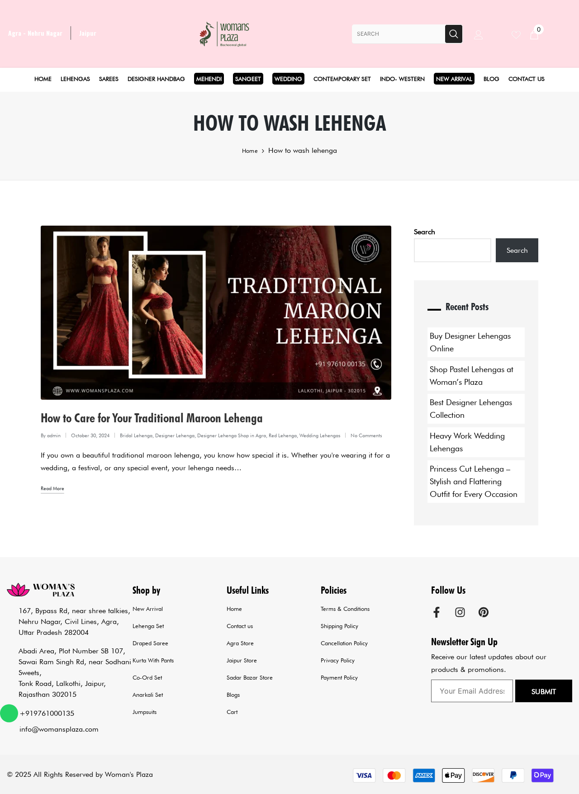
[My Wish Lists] (521, 33)
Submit (544, 691)
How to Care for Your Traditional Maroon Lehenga (152, 417)
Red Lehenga (283, 435)
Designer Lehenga (175, 435)
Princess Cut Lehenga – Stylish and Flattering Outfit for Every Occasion (473, 481)
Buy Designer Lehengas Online (470, 342)
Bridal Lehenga (136, 435)
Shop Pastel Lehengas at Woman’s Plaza (471, 375)
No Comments (366, 435)
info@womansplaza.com (59, 729)
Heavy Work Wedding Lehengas (467, 442)
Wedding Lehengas (319, 435)
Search (424, 231)
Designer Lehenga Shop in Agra (231, 435)
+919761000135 (46, 713)
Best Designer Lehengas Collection (471, 408)
